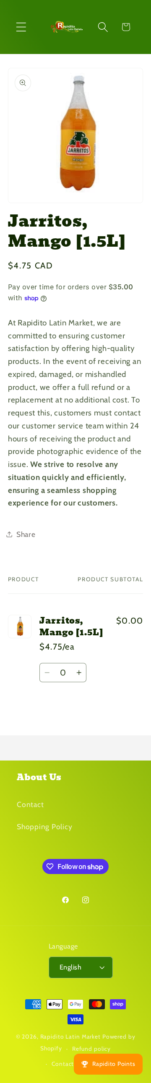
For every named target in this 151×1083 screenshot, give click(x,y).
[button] (21, 27)
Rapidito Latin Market (70, 1036)
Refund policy (91, 1048)
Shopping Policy (44, 826)
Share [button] (26, 534)
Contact (30, 804)
